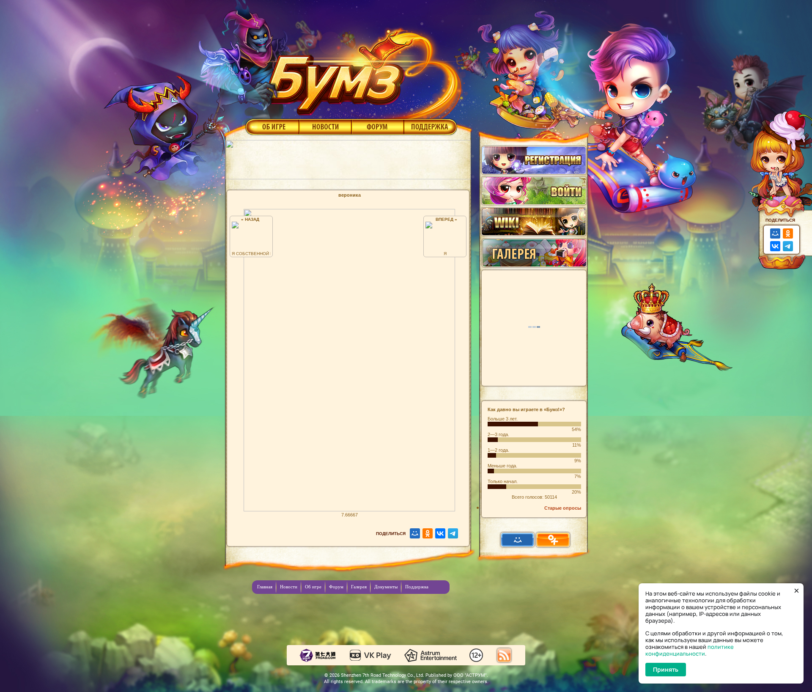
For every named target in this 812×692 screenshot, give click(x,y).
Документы (386, 586)
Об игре (271, 126)
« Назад (251, 219)
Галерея (359, 586)
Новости (325, 126)
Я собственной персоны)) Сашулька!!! (251, 253)
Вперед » (445, 219)
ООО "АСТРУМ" (470, 675)
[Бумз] (361, 68)
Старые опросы (562, 508)
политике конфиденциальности (689, 650)
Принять (665, 669)
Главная (264, 586)
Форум (377, 126)
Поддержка (430, 126)
